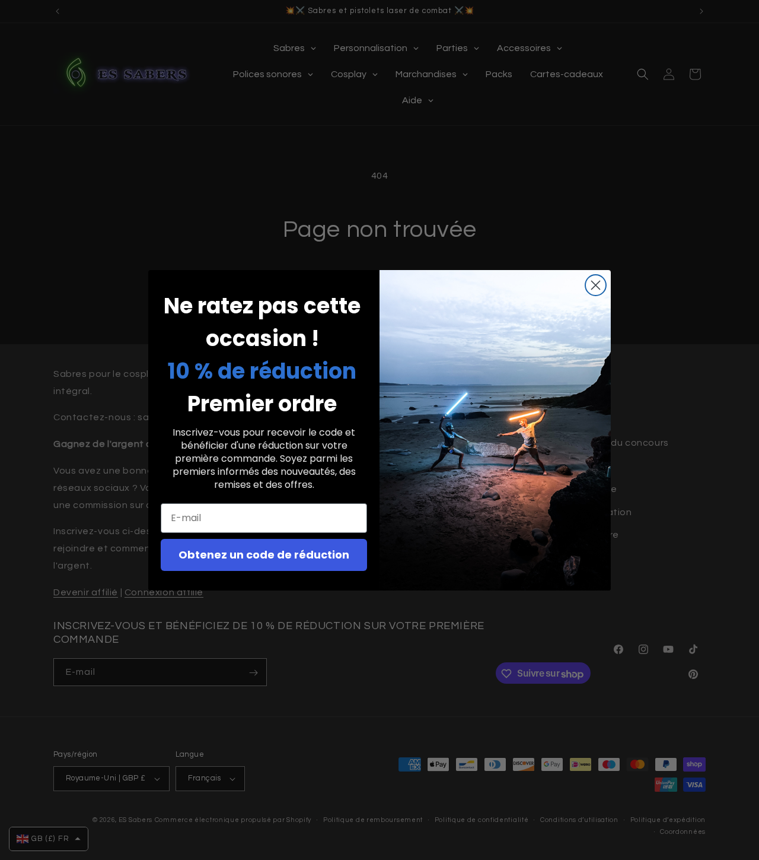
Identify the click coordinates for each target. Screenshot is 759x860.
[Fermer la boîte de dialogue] (595, 285)
